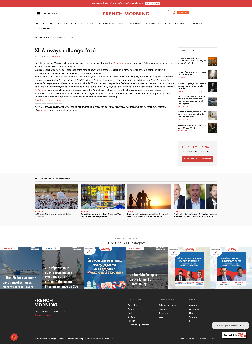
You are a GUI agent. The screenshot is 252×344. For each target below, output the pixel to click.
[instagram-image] (21, 268)
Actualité (39, 37)
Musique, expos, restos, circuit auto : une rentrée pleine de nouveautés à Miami (192, 114)
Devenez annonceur (43, 315)
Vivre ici (130, 211)
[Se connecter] (174, 12)
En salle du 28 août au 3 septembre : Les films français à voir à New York (192, 60)
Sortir (181, 77)
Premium (183, 12)
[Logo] (79, 302)
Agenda (84, 211)
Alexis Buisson (86, 219)
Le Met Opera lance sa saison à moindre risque (192, 73)
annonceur (44, 110)
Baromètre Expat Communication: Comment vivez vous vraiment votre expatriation (147, 215)
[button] (168, 11)
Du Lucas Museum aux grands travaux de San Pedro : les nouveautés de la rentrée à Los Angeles (191, 100)
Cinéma (182, 66)
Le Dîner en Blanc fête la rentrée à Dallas (53, 214)
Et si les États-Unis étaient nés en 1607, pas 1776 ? (192, 126)
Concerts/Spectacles (190, 91)
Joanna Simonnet (133, 219)
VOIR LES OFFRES (152, 3)
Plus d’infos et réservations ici (49, 100)
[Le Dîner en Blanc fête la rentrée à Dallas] (56, 196)
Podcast (182, 131)
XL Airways (118, 63)
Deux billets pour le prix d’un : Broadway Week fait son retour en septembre (101, 215)
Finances (178, 211)
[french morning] (126, 14)
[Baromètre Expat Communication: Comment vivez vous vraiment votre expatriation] (149, 196)
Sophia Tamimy (179, 219)
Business (50, 37)
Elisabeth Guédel (41, 216)
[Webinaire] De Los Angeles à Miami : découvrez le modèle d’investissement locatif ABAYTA (195, 215)
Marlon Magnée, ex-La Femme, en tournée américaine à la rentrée (192, 86)
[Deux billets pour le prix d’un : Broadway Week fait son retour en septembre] (103, 196)
